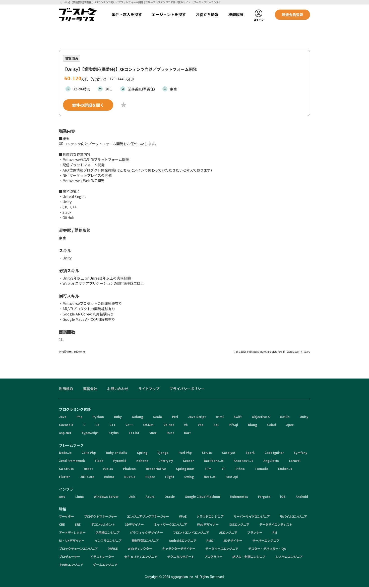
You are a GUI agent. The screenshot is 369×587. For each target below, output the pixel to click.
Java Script (197, 416)
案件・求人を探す (127, 14)
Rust (170, 433)
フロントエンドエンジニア (191, 532)
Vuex (153, 433)
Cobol (271, 424)
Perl (175, 416)
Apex (290, 424)
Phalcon (129, 468)
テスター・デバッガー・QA (267, 548)
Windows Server (106, 496)
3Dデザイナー (134, 524)
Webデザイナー (208, 524)
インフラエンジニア (108, 540)
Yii (223, 468)
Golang (137, 416)
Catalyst (228, 452)
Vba (201, 424)
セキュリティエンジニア (140, 556)
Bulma (109, 476)
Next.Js (210, 476)
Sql (216, 424)
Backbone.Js (214, 460)
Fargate (264, 496)
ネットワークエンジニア (170, 524)
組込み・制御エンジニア (249, 556)
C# (97, 424)
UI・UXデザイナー (72, 540)
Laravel (294, 460)
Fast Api (232, 476)
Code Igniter (274, 452)
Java (63, 416)
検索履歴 (235, 14)
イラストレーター (102, 556)
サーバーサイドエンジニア (252, 516)
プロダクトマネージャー (100, 516)
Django (162, 452)
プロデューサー (69, 556)
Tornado (261, 468)
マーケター (66, 516)
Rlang (252, 424)
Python (98, 416)
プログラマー (213, 556)
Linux (79, 496)
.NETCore (87, 476)
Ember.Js (285, 468)
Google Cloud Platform (202, 496)
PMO (209, 540)
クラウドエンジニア (210, 516)
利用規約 (66, 388)
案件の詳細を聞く (88, 105)
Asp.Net (65, 433)
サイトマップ (148, 388)
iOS (283, 496)
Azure (150, 496)
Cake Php (89, 452)
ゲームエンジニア (105, 564)
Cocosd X (66, 424)
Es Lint (134, 433)
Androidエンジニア (182, 540)
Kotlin (285, 416)
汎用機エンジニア (108, 532)
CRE (62, 524)
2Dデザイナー (232, 540)
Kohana (142, 460)
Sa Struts (66, 468)
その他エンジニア (71, 564)
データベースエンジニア (221, 548)
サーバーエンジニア (265, 540)
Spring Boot (185, 468)
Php (80, 416)
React (88, 468)
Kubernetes (239, 496)
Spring (142, 452)
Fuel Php (185, 452)
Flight (169, 476)
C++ (112, 424)
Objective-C (261, 416)
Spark (250, 452)
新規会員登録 (292, 14)
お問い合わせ (117, 388)
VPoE (183, 516)
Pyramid (119, 460)
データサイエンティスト (275, 524)
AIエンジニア (228, 532)
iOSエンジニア (239, 524)
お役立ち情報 (207, 14)
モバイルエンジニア (293, 516)
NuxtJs (129, 476)
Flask (99, 460)
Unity (304, 416)
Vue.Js (108, 468)
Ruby (118, 416)
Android (302, 496)
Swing (189, 476)
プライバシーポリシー (187, 388)
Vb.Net (169, 424)
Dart (187, 433)
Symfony (300, 452)
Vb (186, 424)
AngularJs (271, 460)
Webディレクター (140, 548)
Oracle (169, 496)
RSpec (150, 476)
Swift (238, 416)
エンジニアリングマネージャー (148, 516)
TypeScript (90, 433)
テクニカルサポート (180, 556)
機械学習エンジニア (145, 540)
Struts (207, 452)
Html (220, 416)
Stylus (114, 433)
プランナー (254, 532)
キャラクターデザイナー (178, 548)
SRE (78, 524)
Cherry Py (165, 460)
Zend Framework (72, 460)
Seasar (188, 460)
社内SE (113, 548)
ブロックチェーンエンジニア (78, 548)
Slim (208, 468)
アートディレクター (72, 532)
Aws (62, 496)
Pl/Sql (233, 424)
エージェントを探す (169, 14)
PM (274, 532)
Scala (157, 416)
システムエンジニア (289, 556)
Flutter (64, 476)
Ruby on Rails (116, 452)
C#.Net (148, 424)
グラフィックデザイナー (146, 532)
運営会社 (90, 388)
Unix (132, 496)
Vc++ (129, 424)
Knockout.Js (243, 460)
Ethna (240, 468)
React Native (156, 468)
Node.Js (65, 452)
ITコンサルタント (103, 524)
